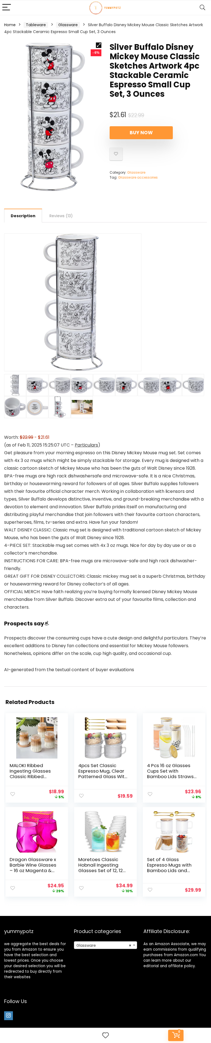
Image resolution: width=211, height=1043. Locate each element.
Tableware (36, 25)
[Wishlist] (105, 1035)
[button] (98, 45)
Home (10, 25)
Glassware (68, 25)
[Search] (202, 7)
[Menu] (6, 7)
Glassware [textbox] (104, 945)
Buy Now (141, 132)
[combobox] (105, 945)
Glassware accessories (138, 177)
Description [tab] (23, 216)
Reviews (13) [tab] (61, 216)
